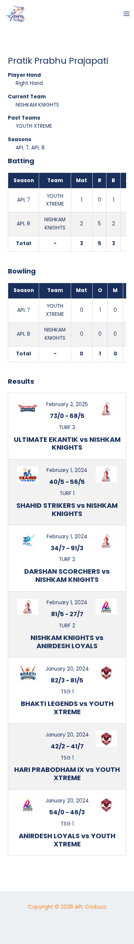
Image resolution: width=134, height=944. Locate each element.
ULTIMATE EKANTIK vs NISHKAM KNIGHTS (67, 443)
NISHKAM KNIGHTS (37, 104)
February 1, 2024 (67, 470)
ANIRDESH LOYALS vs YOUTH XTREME (67, 840)
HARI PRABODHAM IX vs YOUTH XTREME (67, 773)
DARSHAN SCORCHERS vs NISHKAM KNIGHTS (67, 575)
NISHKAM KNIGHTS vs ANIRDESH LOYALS (67, 641)
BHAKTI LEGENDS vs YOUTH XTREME (67, 707)
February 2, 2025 (67, 404)
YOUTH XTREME (34, 126)
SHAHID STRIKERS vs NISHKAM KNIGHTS (67, 509)
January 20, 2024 (67, 668)
